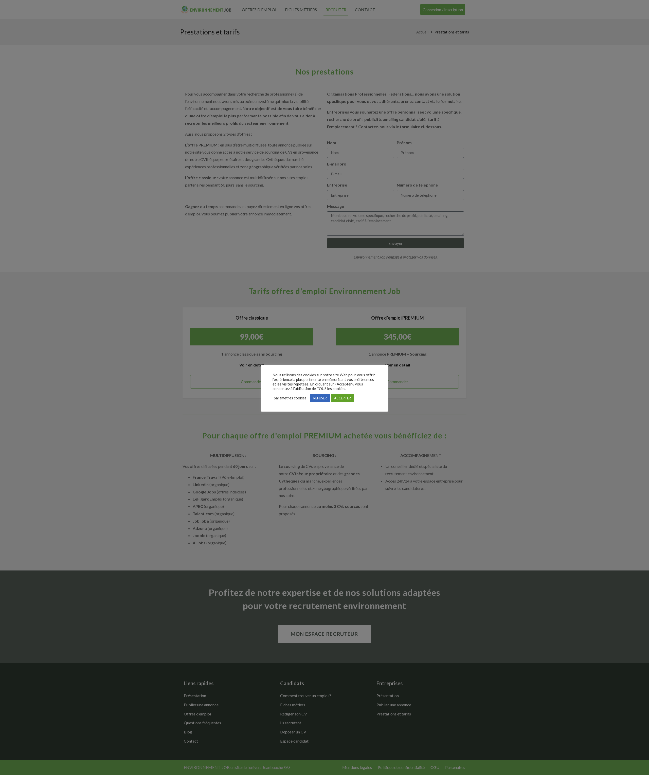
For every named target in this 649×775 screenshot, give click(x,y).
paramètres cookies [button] (290, 398)
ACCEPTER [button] (342, 398)
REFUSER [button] (320, 398)
